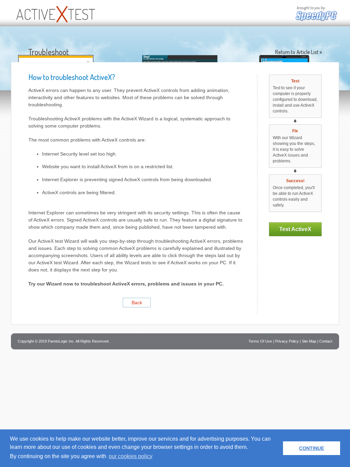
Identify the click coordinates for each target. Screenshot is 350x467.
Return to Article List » (298, 52)
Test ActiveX (295, 229)
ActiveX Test (54, 13)
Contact (325, 341)
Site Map (309, 341)
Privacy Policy (287, 341)
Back (137, 302)
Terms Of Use (260, 341)
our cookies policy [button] (130, 456)
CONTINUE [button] (311, 448)
